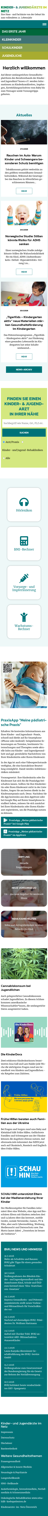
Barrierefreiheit (9, 1448)
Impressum (7, 1432)
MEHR (24, 191)
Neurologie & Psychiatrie (14, 1472)
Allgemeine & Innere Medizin (16, 1467)
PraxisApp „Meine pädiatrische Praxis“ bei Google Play (23, 822)
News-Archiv (24, 369)
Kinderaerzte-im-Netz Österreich (19, 1507)
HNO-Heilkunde (9, 1483)
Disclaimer (6, 1443)
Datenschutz (7, 1437)
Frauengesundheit (10, 1461)
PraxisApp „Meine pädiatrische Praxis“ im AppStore (23, 833)
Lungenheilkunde (10, 1478)
